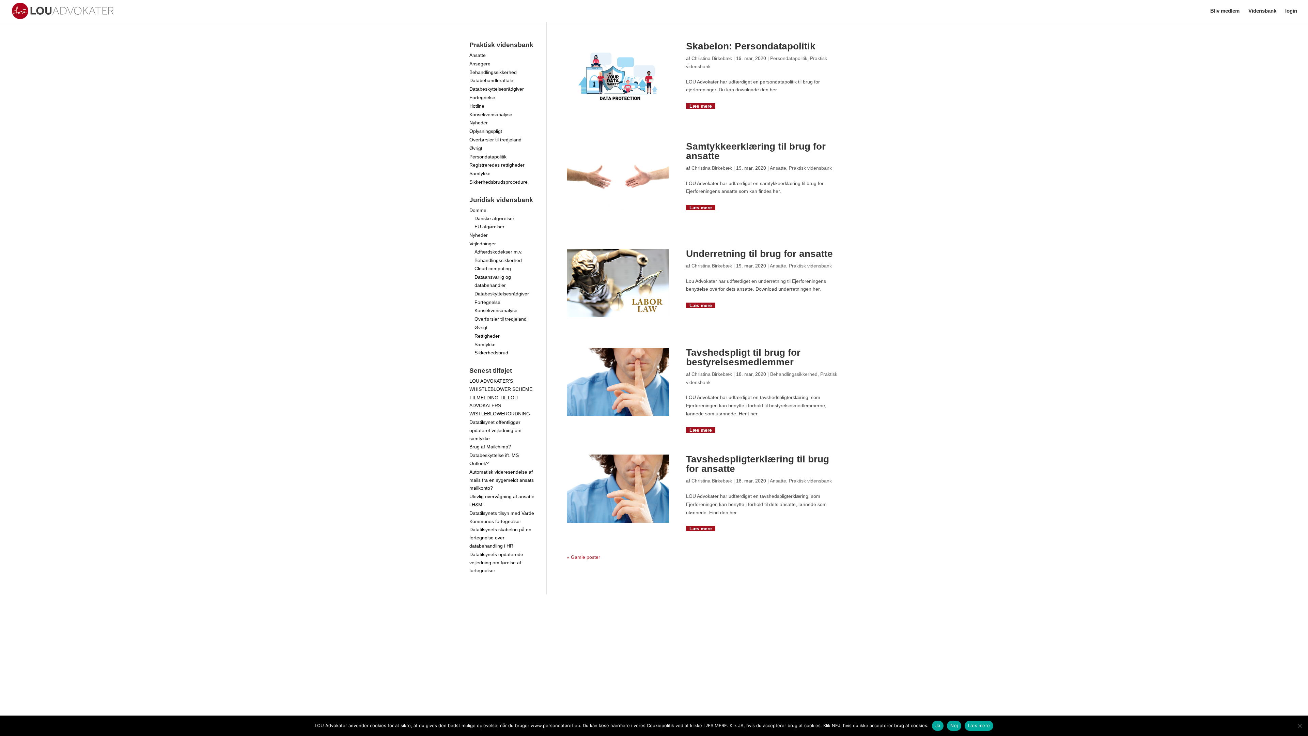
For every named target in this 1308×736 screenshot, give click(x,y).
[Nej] (1299, 725)
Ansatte (778, 168)
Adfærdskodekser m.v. (498, 252)
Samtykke (479, 173)
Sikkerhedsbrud (491, 352)
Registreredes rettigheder (497, 165)
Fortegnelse (482, 97)
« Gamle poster (583, 557)
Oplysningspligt (485, 131)
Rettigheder (487, 336)
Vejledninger (482, 243)
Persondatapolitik (788, 58)
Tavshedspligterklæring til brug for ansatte (757, 464)
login (1291, 11)
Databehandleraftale (491, 80)
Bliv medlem (1225, 11)
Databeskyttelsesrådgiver (496, 89)
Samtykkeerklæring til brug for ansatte (756, 151)
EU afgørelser (489, 226)
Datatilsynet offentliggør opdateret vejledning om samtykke (495, 430)
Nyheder (478, 122)
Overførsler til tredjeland (495, 139)
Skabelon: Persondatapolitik (750, 46)
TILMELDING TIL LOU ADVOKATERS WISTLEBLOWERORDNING (499, 406)
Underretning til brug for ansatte (759, 253)
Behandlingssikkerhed (794, 374)
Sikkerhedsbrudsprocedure (498, 182)
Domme (477, 210)
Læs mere (700, 106)
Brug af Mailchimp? (490, 446)
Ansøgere (479, 63)
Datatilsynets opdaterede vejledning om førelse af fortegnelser (496, 562)
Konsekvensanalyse (490, 114)
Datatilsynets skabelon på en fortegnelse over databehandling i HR (500, 538)
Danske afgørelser (494, 218)
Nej (954, 725)
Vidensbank (1262, 11)
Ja (937, 725)
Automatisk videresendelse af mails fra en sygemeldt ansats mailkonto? (501, 480)
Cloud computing (492, 268)
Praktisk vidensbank (810, 168)
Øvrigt (475, 148)
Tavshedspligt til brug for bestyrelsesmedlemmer (743, 357)
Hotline (476, 106)
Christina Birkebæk (711, 58)
